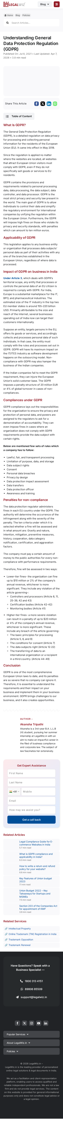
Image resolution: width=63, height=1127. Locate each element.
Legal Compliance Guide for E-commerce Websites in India (36, 843)
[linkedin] (45, 1023)
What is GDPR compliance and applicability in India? (36, 855)
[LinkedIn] (49, 104)
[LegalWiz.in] (14, 2)
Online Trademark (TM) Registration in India (32, 934)
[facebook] (17, 1023)
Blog (18, 15)
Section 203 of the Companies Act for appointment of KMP (38, 907)
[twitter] (24, 1023)
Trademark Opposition (21, 939)
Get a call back (31, 819)
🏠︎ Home (8, 15)
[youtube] (38, 1023)
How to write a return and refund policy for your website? (37, 867)
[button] (18, 116)
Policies (26, 15)
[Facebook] (36, 104)
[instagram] (31, 1023)
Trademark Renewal (19, 945)
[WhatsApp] (55, 104)
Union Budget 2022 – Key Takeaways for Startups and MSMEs (34, 893)
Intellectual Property (20, 928)
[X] (43, 104)
